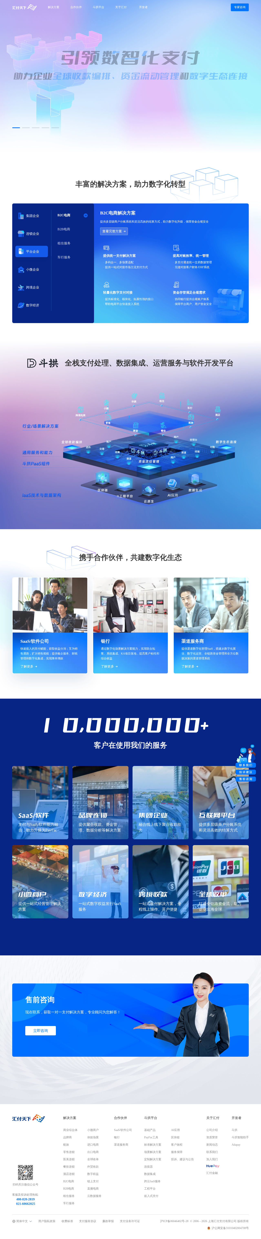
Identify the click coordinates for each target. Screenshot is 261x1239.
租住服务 (69, 1195)
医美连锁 (69, 1159)
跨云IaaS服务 (152, 1181)
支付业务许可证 (130, 1221)
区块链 (175, 1137)
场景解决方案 (152, 1152)
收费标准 (67, 1221)
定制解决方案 (152, 1159)
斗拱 (234, 1130)
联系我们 (212, 1152)
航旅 (66, 1144)
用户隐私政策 (46, 1221)
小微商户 (93, 1130)
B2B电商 (68, 1188)
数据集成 (150, 1174)
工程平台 (150, 1188)
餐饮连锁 (69, 1166)
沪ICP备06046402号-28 (174, 1221)
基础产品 (150, 1130)
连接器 (148, 1166)
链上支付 (93, 1181)
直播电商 (93, 1188)
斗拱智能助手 (240, 1137)
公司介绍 (212, 1130)
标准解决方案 (152, 1144)
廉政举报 (108, 1221)
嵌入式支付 (151, 1195)
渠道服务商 (121, 1144)
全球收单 (93, 1159)
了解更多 (27, 113)
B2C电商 (68, 1181)
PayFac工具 (151, 1137)
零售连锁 (69, 1152)
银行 (117, 1137)
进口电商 (93, 1144)
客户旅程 (176, 1144)
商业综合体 (70, 1130)
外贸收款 (93, 1166)
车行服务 (69, 1203)
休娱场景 (93, 1137)
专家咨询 (240, 7)
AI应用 (175, 1130)
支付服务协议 (87, 1221)
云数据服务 (94, 1195)
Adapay (236, 1144)
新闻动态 (212, 1144)
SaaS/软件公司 (123, 1130)
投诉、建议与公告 (182, 1159)
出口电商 (93, 1152)
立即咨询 (40, 1031)
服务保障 (176, 1152)
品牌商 (67, 1137)
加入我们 (212, 1159)
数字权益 (93, 1174)
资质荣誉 (212, 1137)
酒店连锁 (69, 1174)
